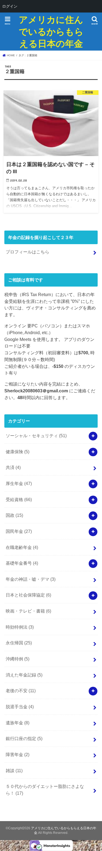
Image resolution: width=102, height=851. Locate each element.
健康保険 (17, 451)
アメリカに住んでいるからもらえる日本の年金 (51, 31)
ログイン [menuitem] (9, 6)
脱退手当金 (20, 706)
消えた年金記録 (24, 674)
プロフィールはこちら (27, 251)
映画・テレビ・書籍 (28, 610)
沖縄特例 (17, 658)
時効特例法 (20, 627)
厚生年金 (19, 483)
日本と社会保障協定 (28, 594)
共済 (13, 467)
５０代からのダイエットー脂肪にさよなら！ (45, 790)
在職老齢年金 (22, 547)
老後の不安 (21, 690)
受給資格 (19, 499)
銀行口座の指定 (24, 738)
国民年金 (19, 531)
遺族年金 (17, 722)
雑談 (14, 770)
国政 (14, 515)
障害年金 (17, 754)
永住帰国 (19, 642)
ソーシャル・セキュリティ (36, 435)
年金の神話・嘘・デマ (30, 579)
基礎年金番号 (22, 563)
